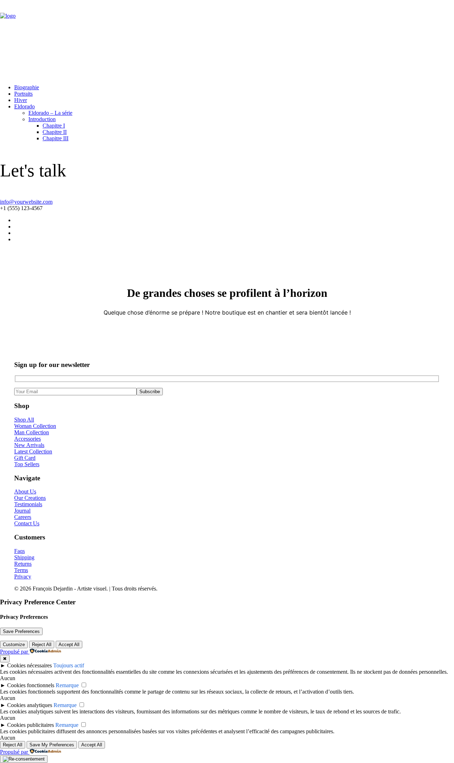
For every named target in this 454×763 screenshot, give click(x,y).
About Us (25, 491)
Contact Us (26, 523)
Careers (22, 517)
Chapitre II (55, 132)
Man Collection (31, 432)
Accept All (69, 644)
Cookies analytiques (29, 705)
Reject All (41, 644)
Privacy (22, 576)
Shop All (24, 420)
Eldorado (24, 106)
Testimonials (28, 504)
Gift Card (24, 458)
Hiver (20, 100)
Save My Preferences (51, 744)
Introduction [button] (42, 119)
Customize (14, 644)
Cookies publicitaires (30, 725)
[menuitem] (234, 87)
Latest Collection (33, 451)
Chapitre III (55, 138)
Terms (21, 570)
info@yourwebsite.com (26, 202)
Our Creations (30, 498)
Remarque (67, 685)
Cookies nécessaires (29, 665)
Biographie (26, 87)
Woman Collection (35, 426)
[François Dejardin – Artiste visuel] (227, 39)
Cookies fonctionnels (30, 685)
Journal (22, 511)
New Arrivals (29, 445)
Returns (23, 564)
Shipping (24, 557)
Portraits (23, 94)
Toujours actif (68, 665)
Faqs (19, 551)
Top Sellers (26, 464)
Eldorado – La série (50, 113)
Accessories (27, 439)
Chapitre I (54, 126)
